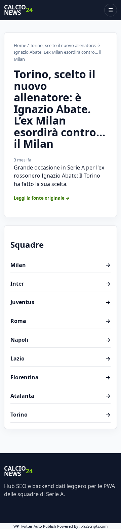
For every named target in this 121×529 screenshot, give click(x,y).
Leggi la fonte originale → (42, 198)
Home (20, 45)
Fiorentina (60, 377)
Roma (60, 321)
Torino (60, 414)
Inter (60, 283)
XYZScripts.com (94, 526)
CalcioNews (18, 10)
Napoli (60, 339)
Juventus (60, 302)
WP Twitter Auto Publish (34, 526)
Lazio (60, 358)
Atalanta (60, 395)
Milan (60, 265)
